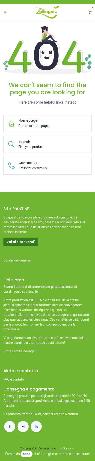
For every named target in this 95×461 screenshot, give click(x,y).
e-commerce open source (71, 454)
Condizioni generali (17, 260)
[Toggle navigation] (5, 12)
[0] (90, 12)
